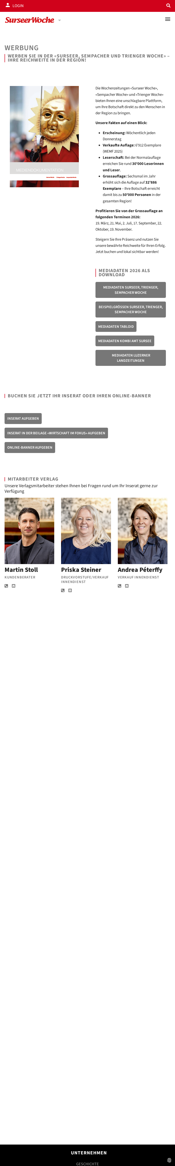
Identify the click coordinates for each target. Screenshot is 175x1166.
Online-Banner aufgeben (29, 447)
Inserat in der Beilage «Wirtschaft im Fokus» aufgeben (56, 433)
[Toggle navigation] (168, 19)
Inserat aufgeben (23, 418)
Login (18, 6)
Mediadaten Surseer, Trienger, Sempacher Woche (130, 290)
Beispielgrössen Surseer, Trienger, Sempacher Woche (131, 310)
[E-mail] (13, 586)
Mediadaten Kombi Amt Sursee (125, 341)
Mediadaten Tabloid (116, 326)
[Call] (6, 586)
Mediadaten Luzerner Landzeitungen (130, 358)
